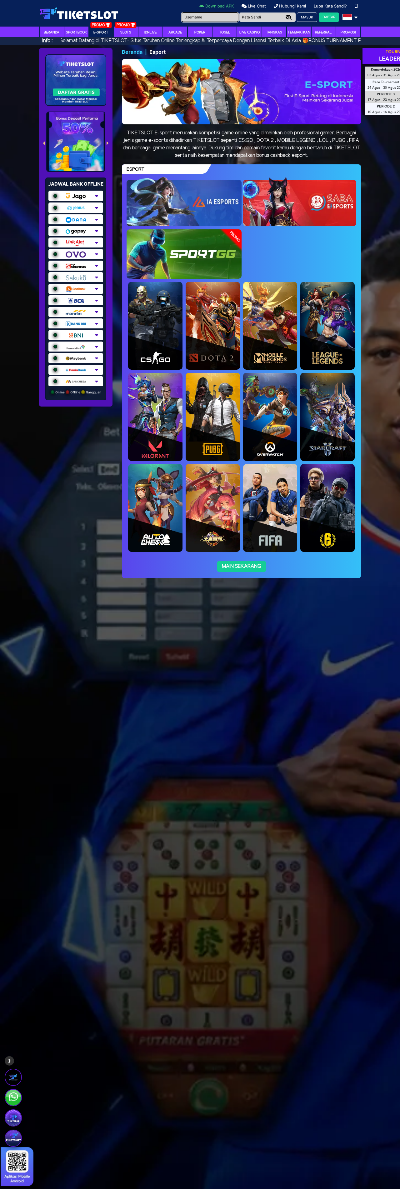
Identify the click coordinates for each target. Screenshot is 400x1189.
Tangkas (274, 32)
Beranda (51, 32)
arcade (175, 32)
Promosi (348, 32)
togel (224, 32)
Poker (199, 32)
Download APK (219, 5)
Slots (125, 32)
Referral (323, 32)
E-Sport (100, 32)
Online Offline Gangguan (77, 392)
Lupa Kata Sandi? (331, 5)
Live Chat (256, 5)
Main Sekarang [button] (241, 566)
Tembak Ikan (299, 32)
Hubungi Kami (292, 5)
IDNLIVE (150, 32)
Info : (47, 41)
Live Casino (249, 32)
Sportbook (76, 32)
